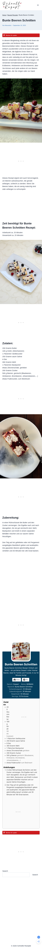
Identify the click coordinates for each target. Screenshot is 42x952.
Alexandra (8, 25)
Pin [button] (26, 680)
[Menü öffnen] (38, 5)
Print (18, 680)
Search (5, 871)
